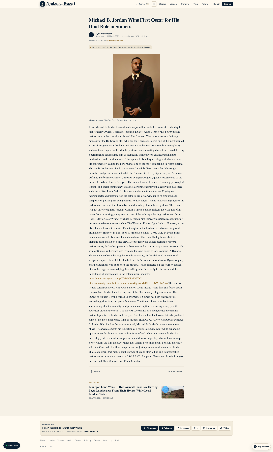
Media (69, 440)
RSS (117, 440)
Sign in (216, 4)
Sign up (227, 4)
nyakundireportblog (114, 40)
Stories (162, 4)
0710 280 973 (91, 431)
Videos (173, 4)
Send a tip (107, 440)
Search (142, 4)
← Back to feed (175, 371)
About (42, 440)
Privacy (87, 440)
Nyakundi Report (104, 33)
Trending (185, 4)
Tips (196, 4)
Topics (78, 440)
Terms (97, 440)
